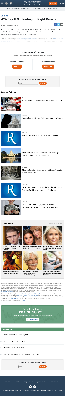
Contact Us (36, 383)
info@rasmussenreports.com (31, 390)
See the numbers (32, 319)
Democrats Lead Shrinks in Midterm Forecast (42, 101)
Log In (61, 3)
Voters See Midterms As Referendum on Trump (42, 118)
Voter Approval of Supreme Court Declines (40, 135)
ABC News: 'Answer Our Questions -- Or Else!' (21, 354)
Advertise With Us (30, 381)
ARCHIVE (4, 16)
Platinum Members (14, 298)
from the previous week (27, 39)
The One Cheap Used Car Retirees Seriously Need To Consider (52, 273)
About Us (7, 381)
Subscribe (48, 66)
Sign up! (42, 83)
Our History (16, 381)
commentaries (46, 294)
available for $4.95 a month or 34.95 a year (27, 295)
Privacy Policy (41, 381)
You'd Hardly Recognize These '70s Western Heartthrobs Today (30, 273)
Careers (28, 383)
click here (22, 300)
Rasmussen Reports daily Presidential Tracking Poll (29, 294)
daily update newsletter (7, 291)
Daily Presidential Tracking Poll (16, 335)
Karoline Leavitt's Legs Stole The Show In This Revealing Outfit (52, 248)
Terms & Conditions (52, 381)
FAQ (22, 381)
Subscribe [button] (53, 3)
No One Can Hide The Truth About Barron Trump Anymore (11, 248)
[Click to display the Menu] (2, 3)
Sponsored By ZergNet (55, 223)
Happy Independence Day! (14, 348)
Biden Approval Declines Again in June (19, 341)
